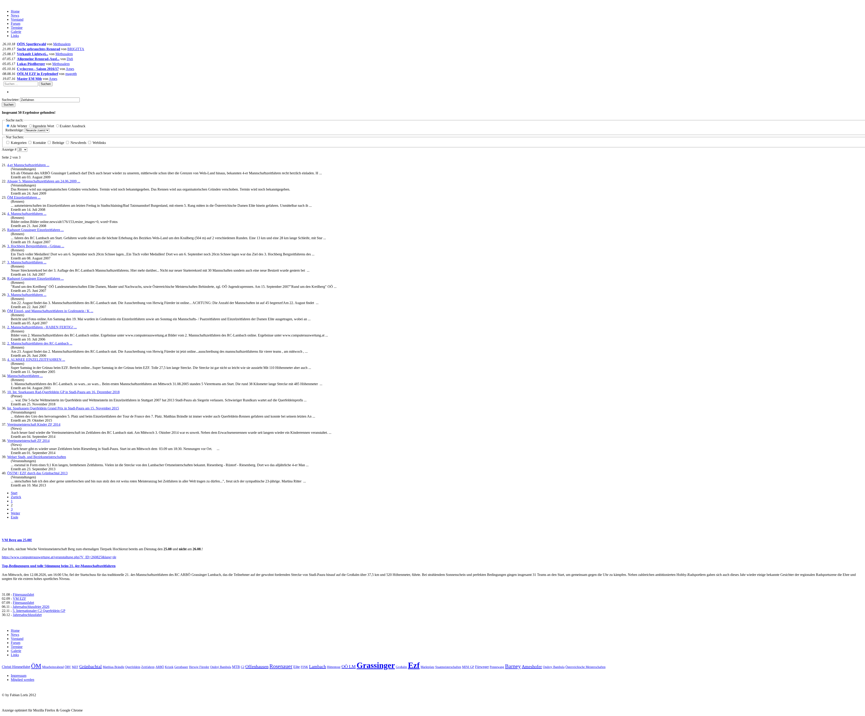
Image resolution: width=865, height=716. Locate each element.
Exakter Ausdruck (72, 126)
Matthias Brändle (113, 667)
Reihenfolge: (15, 130)
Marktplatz (427, 667)
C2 (242, 667)
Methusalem (62, 44)
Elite (296, 667)
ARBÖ (159, 667)
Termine (17, 28)
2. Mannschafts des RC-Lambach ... (39, 343)
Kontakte (39, 143)
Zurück (16, 497)
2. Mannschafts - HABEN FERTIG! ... (42, 327)
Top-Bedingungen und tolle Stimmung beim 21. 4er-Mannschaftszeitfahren (59, 566)
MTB (236, 667)
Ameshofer (532, 666)
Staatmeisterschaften (448, 667)
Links (15, 36)
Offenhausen (257, 666)
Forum (15, 23)
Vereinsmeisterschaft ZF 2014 (28, 441)
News (15, 15)
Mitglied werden (22, 680)
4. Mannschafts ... (26, 214)
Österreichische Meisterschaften (585, 667)
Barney (513, 666)
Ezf (414, 665)
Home (15, 11)
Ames (70, 69)
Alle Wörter (19, 126)
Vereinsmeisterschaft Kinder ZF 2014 (33, 424)
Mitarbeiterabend (53, 667)
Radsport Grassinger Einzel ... (35, 230)
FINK (304, 667)
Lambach (317, 666)
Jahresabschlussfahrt (27, 615)
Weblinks (99, 143)
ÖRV (68, 667)
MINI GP (468, 667)
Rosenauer (280, 666)
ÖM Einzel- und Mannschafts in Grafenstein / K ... (50, 311)
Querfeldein (132, 667)
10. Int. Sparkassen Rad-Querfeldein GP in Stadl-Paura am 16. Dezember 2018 (63, 392)
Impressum (18, 675)
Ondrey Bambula (554, 667)
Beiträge (58, 143)
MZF (75, 667)
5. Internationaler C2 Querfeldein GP (39, 611)
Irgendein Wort (44, 126)
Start (14, 493)
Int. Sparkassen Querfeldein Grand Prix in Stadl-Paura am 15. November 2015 (63, 408)
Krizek (169, 667)
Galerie (16, 32)
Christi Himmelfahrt (16, 667)
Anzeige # (9, 149)
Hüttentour (334, 667)
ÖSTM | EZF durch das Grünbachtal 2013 (37, 473)
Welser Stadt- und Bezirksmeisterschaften (36, 457)
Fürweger (482, 667)
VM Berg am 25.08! (17, 540)
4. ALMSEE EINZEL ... (36, 359)
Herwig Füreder (199, 667)
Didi (70, 59)
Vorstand (17, 19)
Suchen (46, 84)
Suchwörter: (11, 100)
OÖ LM (348, 666)
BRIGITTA (75, 49)
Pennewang (497, 667)
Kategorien (18, 143)
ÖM (36, 665)
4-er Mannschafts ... (28, 165)
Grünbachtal (90, 666)
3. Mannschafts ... (26, 262)
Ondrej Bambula (220, 667)
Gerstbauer (181, 667)
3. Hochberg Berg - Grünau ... (35, 246)
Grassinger (376, 665)
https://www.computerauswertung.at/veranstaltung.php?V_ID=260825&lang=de (59, 557)
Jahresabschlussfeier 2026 (31, 607)
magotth (71, 74)
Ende (14, 517)
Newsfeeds (78, 143)
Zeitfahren (148, 667)
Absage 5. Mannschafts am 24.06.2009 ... (43, 181)
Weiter (15, 513)
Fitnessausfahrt (23, 594)
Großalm (401, 667)
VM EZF (19, 598)
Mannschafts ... (25, 376)
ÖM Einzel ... (24, 197)
